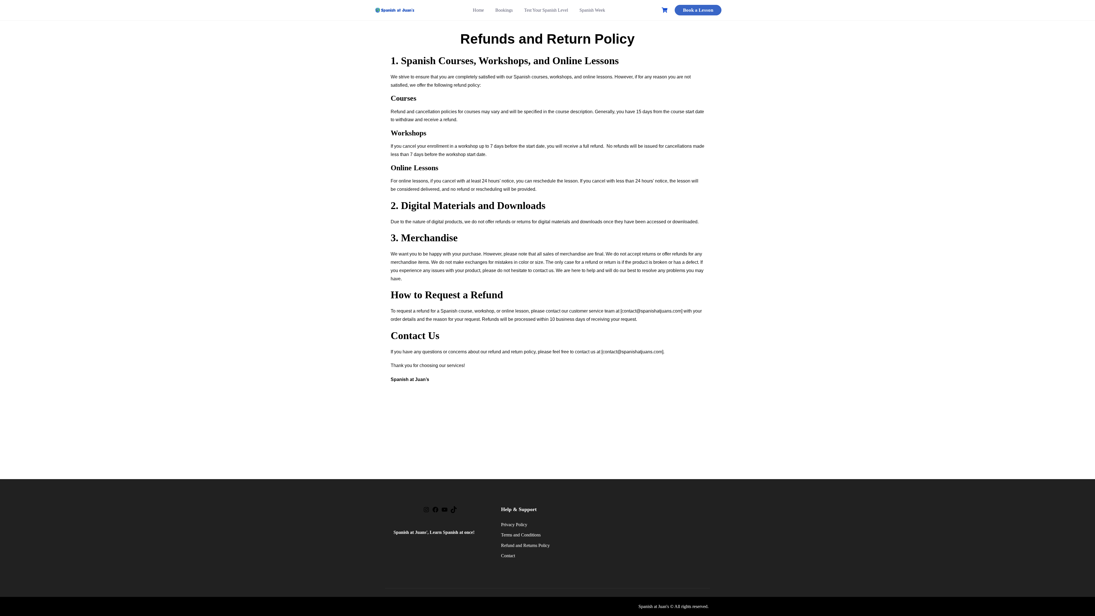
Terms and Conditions (521, 534)
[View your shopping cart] (665, 10)
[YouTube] (444, 511)
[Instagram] (426, 511)
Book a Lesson (698, 10)
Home (478, 10)
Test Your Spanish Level (546, 10)
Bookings (504, 10)
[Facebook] (435, 511)
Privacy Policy (514, 524)
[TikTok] (453, 511)
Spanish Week (592, 10)
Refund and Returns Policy (525, 545)
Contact (508, 555)
